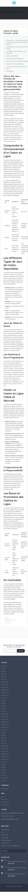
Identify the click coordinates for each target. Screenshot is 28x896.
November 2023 (5, 754)
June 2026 (3, 671)
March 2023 (4, 775)
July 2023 (3, 764)
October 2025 (4, 692)
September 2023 (5, 759)
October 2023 (4, 756)
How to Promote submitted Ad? (10, 845)
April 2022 (3, 780)
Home (2, 13)
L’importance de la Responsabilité (14, 64)
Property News (8, 13)
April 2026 (3, 676)
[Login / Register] (14, 894)
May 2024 (3, 738)
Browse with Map (6, 840)
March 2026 (4, 679)
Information (4, 837)
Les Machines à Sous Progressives (15, 58)
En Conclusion (9, 71)
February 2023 (4, 778)
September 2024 (5, 727)
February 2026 (4, 682)
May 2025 (3, 706)
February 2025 (4, 714)
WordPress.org (4, 805)
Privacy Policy (5, 843)
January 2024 (4, 748)
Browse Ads (4, 835)
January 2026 (4, 684)
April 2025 (3, 708)
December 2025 (5, 687)
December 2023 (5, 751)
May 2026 (3, 674)
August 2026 (4, 666)
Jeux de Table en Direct (12, 56)
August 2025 (4, 698)
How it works (5, 829)
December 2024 (5, 719)
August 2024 (4, 730)
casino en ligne (8, 98)
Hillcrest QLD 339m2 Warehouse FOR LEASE (17, 861)
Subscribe (21, 651)
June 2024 (3, 735)
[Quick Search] (26, 13)
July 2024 (3, 732)
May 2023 (3, 770)
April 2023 (3, 772)
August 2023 (4, 762)
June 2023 (3, 767)
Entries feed (4, 799)
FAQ (2, 832)
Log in (2, 797)
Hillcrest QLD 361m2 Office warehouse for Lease (17, 867)
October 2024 (4, 724)
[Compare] (26, 894)
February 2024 (4, 746)
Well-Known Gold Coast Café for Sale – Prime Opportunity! (17, 874)
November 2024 (5, 722)
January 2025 (4, 716)
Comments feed (5, 802)
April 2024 (3, 740)
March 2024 (4, 743)
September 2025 (5, 695)
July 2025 (3, 700)
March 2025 (4, 711)
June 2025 (3, 703)
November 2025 (5, 690)
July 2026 (3, 668)
